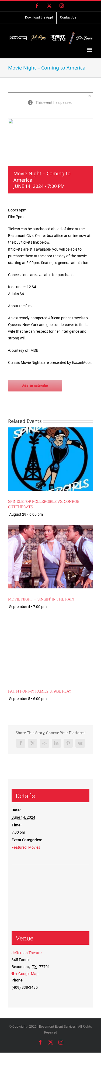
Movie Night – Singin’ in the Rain (41, 599)
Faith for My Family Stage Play (39, 691)
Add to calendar (35, 385)
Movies (34, 847)
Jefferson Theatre (26, 953)
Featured (19, 847)
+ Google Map (27, 974)
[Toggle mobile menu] (90, 50)
